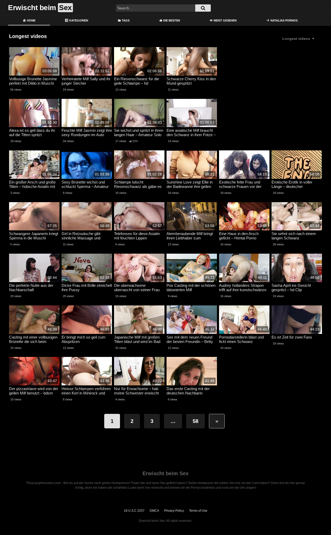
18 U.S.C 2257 (134, 510)
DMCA (154, 510)
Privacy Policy (174, 510)
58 (195, 421)
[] (203, 8)
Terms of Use (198, 510)
